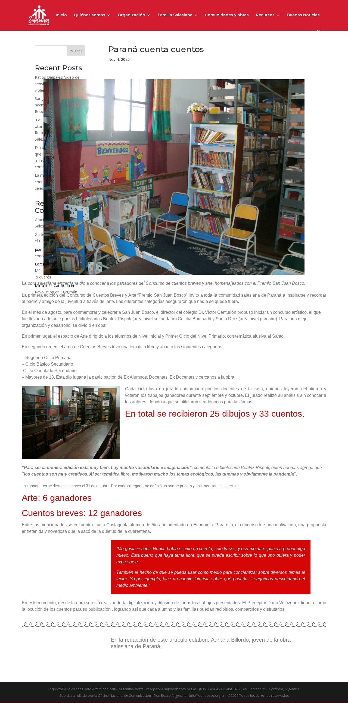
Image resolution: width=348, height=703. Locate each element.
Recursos (265, 15)
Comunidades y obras (227, 15)
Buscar (76, 50)
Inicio (61, 15)
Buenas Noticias (303, 15)
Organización (131, 15)
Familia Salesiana (175, 15)
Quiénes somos (89, 15)
